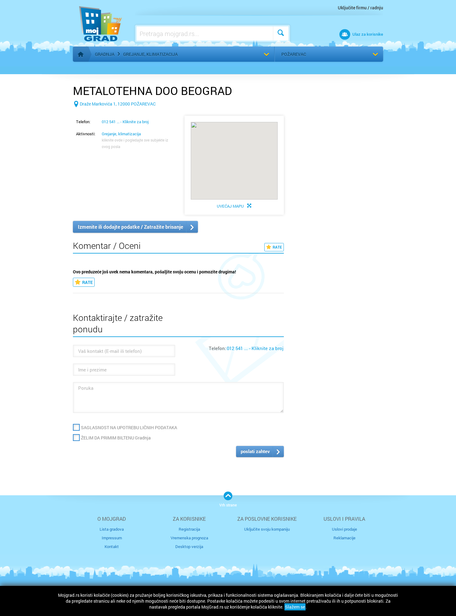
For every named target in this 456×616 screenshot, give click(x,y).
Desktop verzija (189, 546)
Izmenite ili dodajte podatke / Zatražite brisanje (130, 226)
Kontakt (112, 546)
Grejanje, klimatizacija (150, 54)
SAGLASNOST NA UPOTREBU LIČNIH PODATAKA (129, 427)
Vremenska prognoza (189, 538)
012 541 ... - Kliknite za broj (125, 121)
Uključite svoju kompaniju (267, 529)
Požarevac (293, 54)
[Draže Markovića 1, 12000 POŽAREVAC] (114, 114)
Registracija (189, 529)
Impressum (112, 538)
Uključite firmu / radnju (360, 8)
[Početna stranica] (80, 54)
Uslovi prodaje (344, 529)
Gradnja (104, 54)
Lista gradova (112, 529)
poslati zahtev (255, 451)
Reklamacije (344, 538)
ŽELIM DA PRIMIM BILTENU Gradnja (116, 438)
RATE (277, 247)
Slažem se (295, 607)
